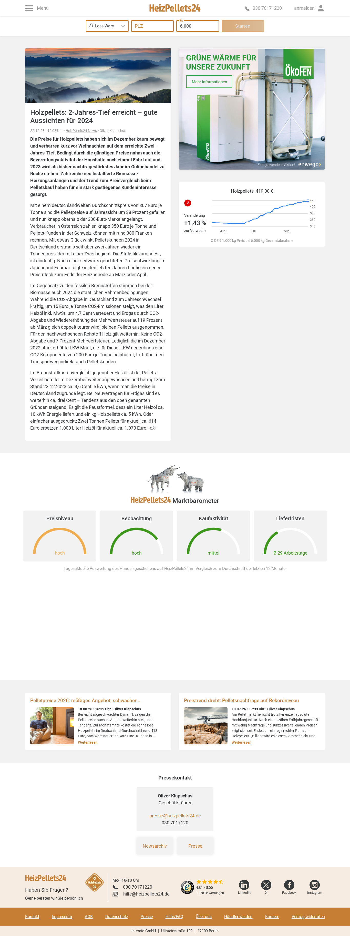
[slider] (210, 882)
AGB (89, 916)
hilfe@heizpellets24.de (146, 894)
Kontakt (32, 916)
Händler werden (238, 916)
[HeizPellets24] (175, 8)
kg (181, 20)
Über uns (204, 916)
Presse (195, 846)
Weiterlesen (88, 742)
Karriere (272, 916)
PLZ (139, 26)
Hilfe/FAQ (174, 916)
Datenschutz (116, 916)
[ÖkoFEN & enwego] (252, 109)
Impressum (62, 916)
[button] (309, 8)
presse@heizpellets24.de (175, 815)
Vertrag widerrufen (308, 916)
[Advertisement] (252, 317)
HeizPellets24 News (81, 131)
